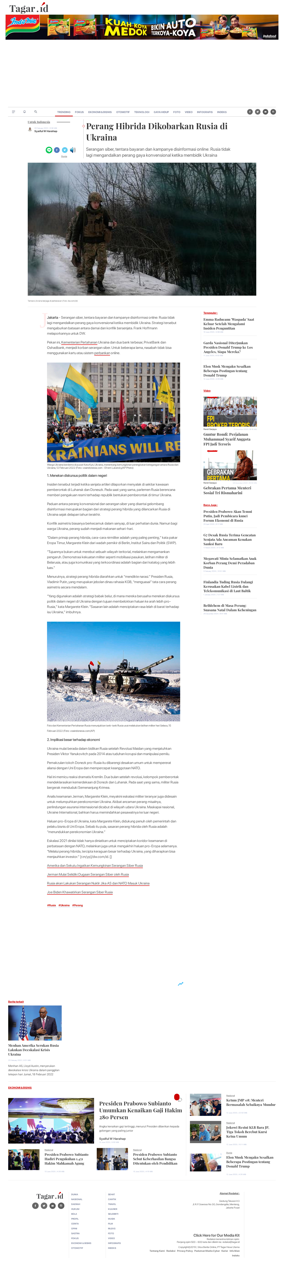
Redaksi (171, 1250)
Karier (224, 1250)
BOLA (74, 1213)
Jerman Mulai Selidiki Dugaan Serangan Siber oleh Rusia (88, 874)
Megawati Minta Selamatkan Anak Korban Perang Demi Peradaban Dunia (229, 562)
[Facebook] (250, 111)
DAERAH (75, 1204)
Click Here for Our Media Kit (216, 1235)
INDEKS (222, 112)
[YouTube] (265, 111)
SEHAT (111, 1194)
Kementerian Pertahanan (79, 342)
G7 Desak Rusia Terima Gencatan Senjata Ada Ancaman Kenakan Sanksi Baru (229, 539)
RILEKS (111, 1228)
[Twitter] (257, 111)
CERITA (75, 1223)
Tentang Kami (157, 1250)
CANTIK (112, 1199)
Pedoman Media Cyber (207, 1250)
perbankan (102, 353)
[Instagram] (273, 111)
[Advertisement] (142, 74)
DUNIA (74, 1194)
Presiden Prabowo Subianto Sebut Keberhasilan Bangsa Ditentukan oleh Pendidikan (155, 1158)
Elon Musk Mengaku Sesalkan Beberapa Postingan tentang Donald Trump (226, 370)
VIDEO (189, 112)
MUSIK (111, 1218)
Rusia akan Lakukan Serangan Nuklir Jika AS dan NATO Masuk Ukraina (98, 883)
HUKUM (75, 1209)
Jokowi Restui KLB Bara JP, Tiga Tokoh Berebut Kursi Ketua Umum (247, 1131)
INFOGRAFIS (205, 112)
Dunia (64, 156)
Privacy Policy (185, 1250)
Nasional (49, 1149)
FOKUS (79, 112)
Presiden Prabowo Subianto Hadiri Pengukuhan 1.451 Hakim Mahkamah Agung (67, 1158)
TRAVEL (112, 1204)
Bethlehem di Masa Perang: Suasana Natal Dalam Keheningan (229, 607)
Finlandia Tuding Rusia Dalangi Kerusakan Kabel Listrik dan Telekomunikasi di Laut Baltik (228, 586)
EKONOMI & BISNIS (100, 112)
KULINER (112, 1209)
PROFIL (75, 1218)
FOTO (176, 112)
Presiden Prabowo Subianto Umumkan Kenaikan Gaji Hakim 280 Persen (140, 1109)
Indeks (236, 1255)
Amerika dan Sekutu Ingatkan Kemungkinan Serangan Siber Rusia (95, 865)
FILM (110, 1223)
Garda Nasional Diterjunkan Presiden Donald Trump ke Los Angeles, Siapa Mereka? (228, 346)
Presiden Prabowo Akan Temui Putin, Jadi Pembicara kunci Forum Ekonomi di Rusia (227, 515)
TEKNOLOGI (141, 112)
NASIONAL (76, 1199)
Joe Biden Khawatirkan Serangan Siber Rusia (80, 892)
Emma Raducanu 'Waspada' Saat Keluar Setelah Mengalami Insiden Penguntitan (228, 323)
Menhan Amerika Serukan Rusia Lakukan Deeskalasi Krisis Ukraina (33, 1049)
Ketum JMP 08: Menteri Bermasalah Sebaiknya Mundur (251, 1101)
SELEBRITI (113, 1213)
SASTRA (75, 1233)
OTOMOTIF (123, 112)
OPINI (74, 1228)
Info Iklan (235, 1250)
